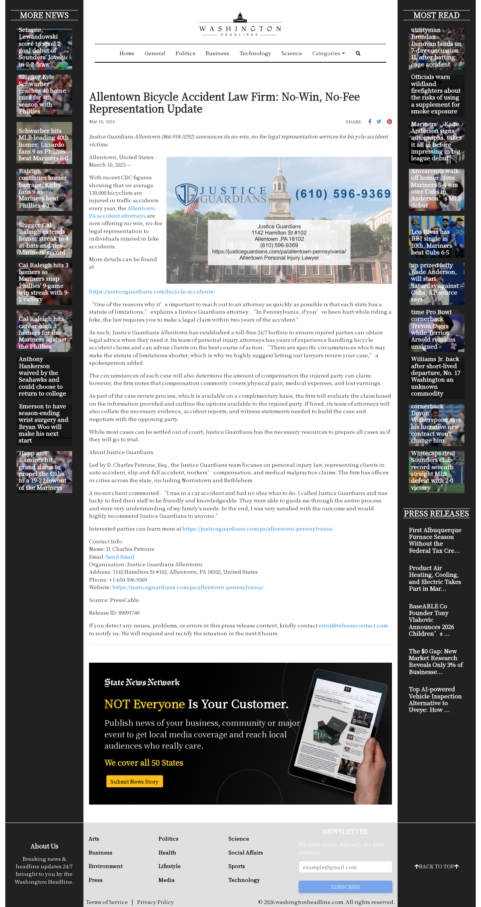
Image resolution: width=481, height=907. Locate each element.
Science (291, 53)
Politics (185, 53)
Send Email (120, 556)
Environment (106, 865)
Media (167, 879)
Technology (255, 53)
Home (127, 53)
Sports (236, 865)
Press (96, 879)
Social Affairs (245, 852)
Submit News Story (134, 781)
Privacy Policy (155, 901)
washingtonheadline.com (309, 901)
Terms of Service (107, 901)
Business (217, 53)
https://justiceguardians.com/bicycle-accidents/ (152, 291)
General (155, 53)
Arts (94, 838)
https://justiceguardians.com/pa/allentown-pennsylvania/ (258, 528)
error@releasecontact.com (353, 625)
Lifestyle (170, 865)
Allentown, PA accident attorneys (122, 211)
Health (167, 852)
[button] (370, 121)
